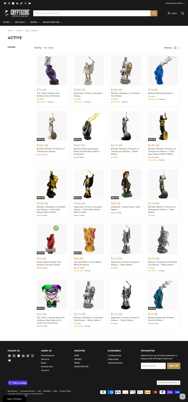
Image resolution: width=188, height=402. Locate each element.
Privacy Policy (65, 391)
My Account (12, 391)
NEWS (34, 22)
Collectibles (113, 359)
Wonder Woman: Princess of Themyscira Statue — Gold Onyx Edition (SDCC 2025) (162, 151)
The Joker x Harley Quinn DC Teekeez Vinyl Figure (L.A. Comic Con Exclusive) (51, 320)
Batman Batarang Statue (160, 93)
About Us (45, 359)
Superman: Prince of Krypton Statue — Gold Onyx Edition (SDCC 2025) (88, 209)
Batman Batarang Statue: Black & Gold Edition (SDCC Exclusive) (87, 151)
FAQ (39, 391)
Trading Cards (114, 355)
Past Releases (47, 355)
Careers (45, 370)
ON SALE (20, 22)
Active (19, 30)
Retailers (47, 391)
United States (174, 3)
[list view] (178, 48)
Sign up (173, 365)
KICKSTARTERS (51, 22)
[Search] (153, 13)
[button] (14, 399)
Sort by (38, 48)
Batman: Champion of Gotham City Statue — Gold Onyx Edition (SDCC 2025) (51, 209)
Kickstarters (47, 366)
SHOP (6, 22)
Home (10, 30)
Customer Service (27, 391)
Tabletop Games (115, 363)
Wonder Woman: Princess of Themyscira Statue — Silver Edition (125, 151)
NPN (55, 391)
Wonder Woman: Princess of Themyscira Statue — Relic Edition (162, 209)
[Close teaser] (26, 395)
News (43, 363)
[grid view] (175, 48)
